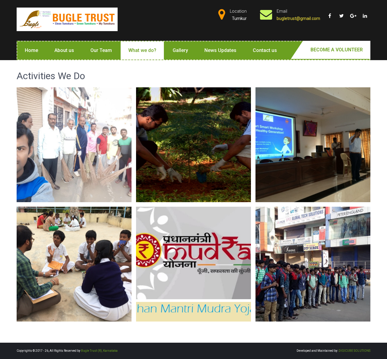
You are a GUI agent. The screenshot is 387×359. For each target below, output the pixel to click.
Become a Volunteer (337, 50)
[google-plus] (353, 14)
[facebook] (329, 14)
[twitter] (341, 14)
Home (31, 50)
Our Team (101, 50)
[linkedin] (364, 14)
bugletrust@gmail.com (298, 18)
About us (64, 50)
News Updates (220, 50)
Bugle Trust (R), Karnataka (99, 350)
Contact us (265, 50)
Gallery (180, 50)
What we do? (142, 50)
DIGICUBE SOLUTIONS (354, 350)
